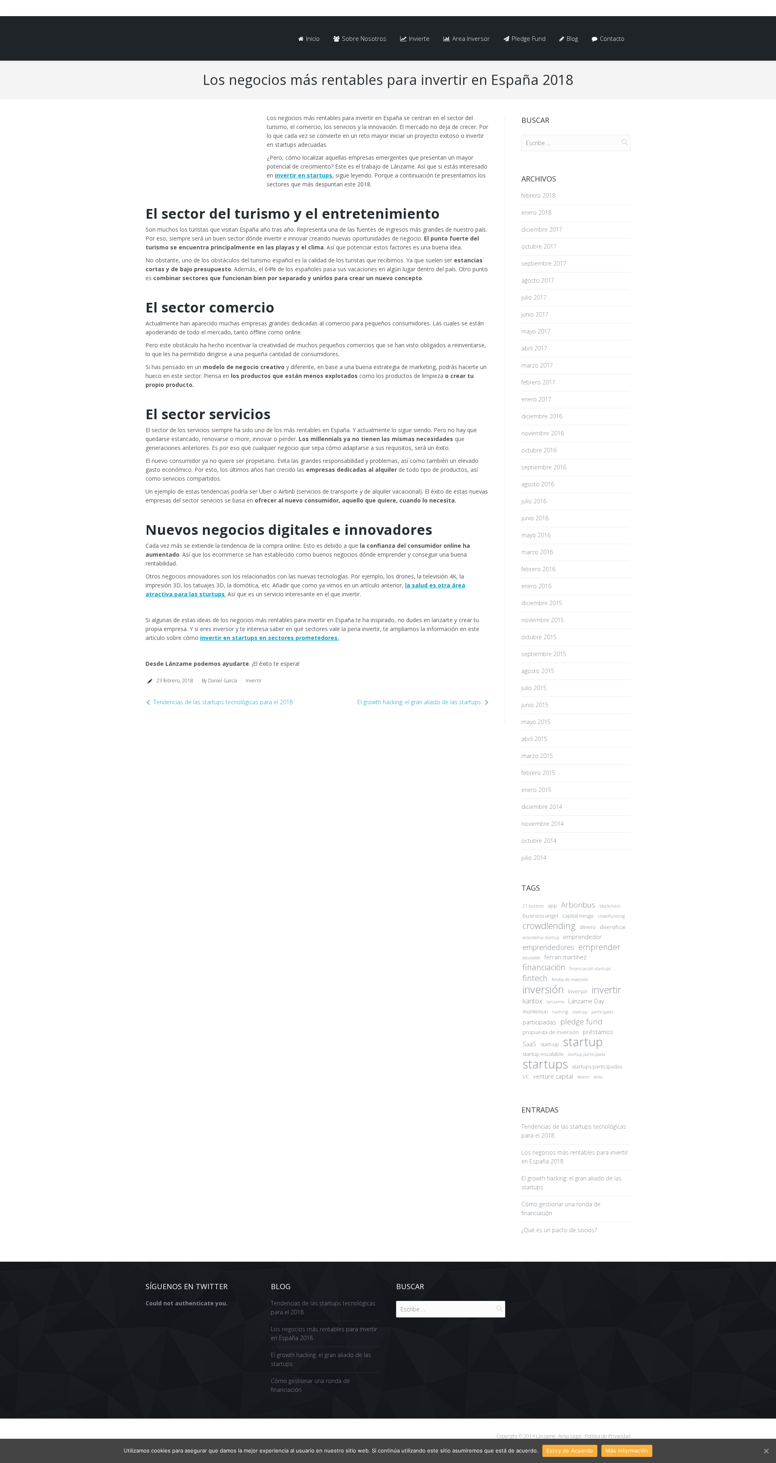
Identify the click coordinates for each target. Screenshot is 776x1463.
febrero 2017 (538, 382)
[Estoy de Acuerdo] (766, 1451)
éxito (598, 1077)
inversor (578, 991)
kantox (532, 1000)
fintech (535, 978)
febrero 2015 (538, 773)
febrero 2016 (538, 569)
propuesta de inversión (551, 1032)
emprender (599, 947)
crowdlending (549, 925)
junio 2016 (534, 518)
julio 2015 (533, 688)
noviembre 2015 (542, 620)
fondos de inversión (570, 979)
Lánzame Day (586, 1001)
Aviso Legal (570, 1436)
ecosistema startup (541, 937)
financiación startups (590, 968)
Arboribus (578, 904)
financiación (544, 967)
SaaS (529, 1044)
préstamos (598, 1032)
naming (560, 1012)
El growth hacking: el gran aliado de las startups (419, 702)
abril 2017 (534, 348)
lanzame (555, 1002)
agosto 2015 (537, 671)
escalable (531, 958)
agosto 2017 (537, 280)
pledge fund (581, 1021)
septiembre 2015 (543, 654)
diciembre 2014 (541, 807)
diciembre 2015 (541, 603)
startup (583, 1041)
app (552, 905)
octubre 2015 (539, 637)
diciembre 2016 (541, 416)
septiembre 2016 (543, 467)
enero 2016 (536, 586)
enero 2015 (536, 790)
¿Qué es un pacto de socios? (559, 1230)
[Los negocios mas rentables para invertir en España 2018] (200, 146)
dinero (588, 927)
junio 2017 (534, 314)
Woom (583, 1077)
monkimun (535, 1011)
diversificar (613, 927)
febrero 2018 (538, 195)
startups (545, 1064)
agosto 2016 (537, 484)
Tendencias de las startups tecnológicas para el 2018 (223, 702)
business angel (540, 915)
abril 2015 (534, 739)
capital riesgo (578, 915)
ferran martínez (565, 957)
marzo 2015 (537, 756)
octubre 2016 (539, 450)
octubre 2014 (539, 840)
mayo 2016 (535, 535)
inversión (543, 989)
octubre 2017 (539, 246)
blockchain (609, 906)
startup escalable (543, 1054)
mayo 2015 (535, 722)
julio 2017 (533, 297)
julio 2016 (533, 501)
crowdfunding (611, 916)
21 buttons (533, 906)
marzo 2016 (537, 552)
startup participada (586, 1054)
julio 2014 (533, 857)
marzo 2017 (537, 365)
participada (602, 1012)
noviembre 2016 (542, 433)
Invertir (254, 680)
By (219, 680)
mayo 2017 (535, 331)
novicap (579, 1012)
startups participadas (597, 1066)
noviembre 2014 (542, 824)
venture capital (553, 1076)
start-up (549, 1044)
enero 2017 (536, 399)
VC (526, 1076)
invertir (606, 989)
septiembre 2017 (543, 263)
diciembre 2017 (541, 229)
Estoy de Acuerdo (569, 1450)
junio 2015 (534, 705)
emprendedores (548, 947)
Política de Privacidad (607, 1436)
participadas (539, 1022)
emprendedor (582, 937)
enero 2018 (536, 212)
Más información (627, 1450)
